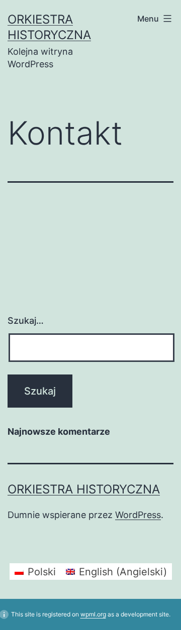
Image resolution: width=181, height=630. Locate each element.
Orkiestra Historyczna (84, 489)
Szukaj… (26, 320)
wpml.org (93, 614)
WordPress (138, 515)
